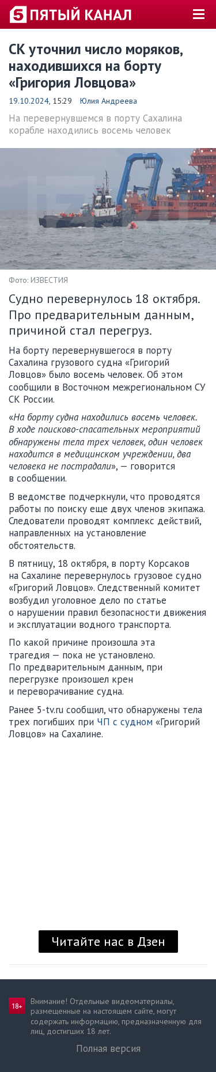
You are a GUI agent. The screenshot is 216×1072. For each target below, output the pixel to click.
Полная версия (108, 1048)
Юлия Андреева (108, 101)
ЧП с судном (125, 721)
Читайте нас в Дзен (108, 941)
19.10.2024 (29, 101)
